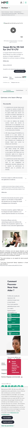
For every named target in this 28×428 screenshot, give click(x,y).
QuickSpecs (5, 77)
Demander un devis (19, 71)
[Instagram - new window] (9, 386)
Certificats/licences (17, 11)
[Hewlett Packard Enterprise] (4, 2)
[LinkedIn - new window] (2, 386)
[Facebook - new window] (15, 386)
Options (11, 11)
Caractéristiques (18, 77)
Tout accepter (7, 417)
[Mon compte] (21, 2)
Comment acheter (15, 333)
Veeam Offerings (20, 13)
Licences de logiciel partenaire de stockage (8, 13)
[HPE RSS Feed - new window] (22, 386)
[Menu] (26, 2)
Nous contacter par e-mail (15, 328)
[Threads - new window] (12, 386)
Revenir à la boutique (5, 11)
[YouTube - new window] (19, 386)
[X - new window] (6, 386)
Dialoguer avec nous (15, 82)
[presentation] (26, 90)
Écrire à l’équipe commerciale (10, 377)
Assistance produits (14, 321)
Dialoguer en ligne (15, 315)
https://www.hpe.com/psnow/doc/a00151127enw (11, 265)
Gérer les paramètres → (7, 426)
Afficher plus (6, 60)
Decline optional (7, 422)
